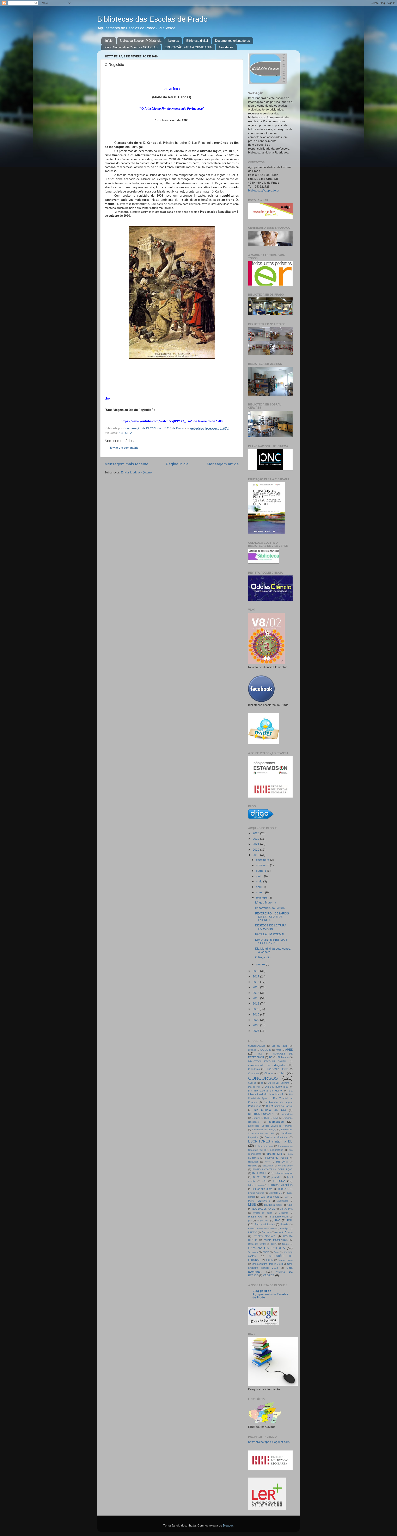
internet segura (284, 1173)
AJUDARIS (265, 1050)
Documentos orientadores (232, 40)
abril (259, 886)
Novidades (226, 47)
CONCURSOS (263, 1078)
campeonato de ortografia (266, 1065)
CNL (282, 1073)
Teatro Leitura (285, 1260)
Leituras (173, 40)
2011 (256, 1009)
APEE (289, 1049)
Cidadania (254, 1069)
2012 (256, 1003)
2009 (256, 1019)
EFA (275, 1117)
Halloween (253, 1161)
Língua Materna (265, 902)
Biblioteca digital (197, 40)
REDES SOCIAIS (264, 1236)
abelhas (252, 1050)
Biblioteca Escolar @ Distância (140, 40)
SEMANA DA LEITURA (266, 1248)
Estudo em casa (264, 1146)
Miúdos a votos (273, 1204)
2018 (256, 970)
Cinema (268, 1073)
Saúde (285, 1244)
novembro (263, 865)
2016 (256, 981)
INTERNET (259, 1173)
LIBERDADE (282, 1189)
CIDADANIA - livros (276, 1069)
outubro (261, 870)
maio (259, 881)
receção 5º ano (284, 1232)
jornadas (276, 1177)
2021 (256, 844)
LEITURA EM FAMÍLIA (280, 1185)
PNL (290, 1220)
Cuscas (252, 1083)
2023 (256, 833)
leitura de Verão (256, 1185)
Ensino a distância (276, 1137)
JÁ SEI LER (259, 1177)
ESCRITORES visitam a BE (270, 1141)
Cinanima (253, 1073)
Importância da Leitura (270, 907)
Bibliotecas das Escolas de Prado (152, 19)
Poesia (284, 1224)
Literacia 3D (275, 1192)
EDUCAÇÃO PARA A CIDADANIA (188, 47)
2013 (256, 998)
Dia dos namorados (276, 1086)
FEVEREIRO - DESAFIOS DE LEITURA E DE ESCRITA (272, 917)
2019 (256, 855)
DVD (266, 1118)
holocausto (267, 1165)
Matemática (282, 1201)
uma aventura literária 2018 (267, 1264)
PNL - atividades (265, 1224)
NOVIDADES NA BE (263, 1208)
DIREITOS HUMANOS (261, 1114)
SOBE (266, 1252)
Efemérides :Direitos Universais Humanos (270, 1126)
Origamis (283, 1212)
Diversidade (287, 1114)
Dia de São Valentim (278, 1083)
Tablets (269, 1260)
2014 (256, 992)
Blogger (228, 1525)
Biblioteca (283, 1057)
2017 (256, 976)
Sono (276, 1252)
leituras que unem (262, 1189)
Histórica (252, 1165)
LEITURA (279, 1181)
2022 (256, 838)
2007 (256, 1030)
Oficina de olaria (262, 1212)
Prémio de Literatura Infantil (262, 1228)
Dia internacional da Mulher (265, 1090)
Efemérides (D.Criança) (264, 1129)
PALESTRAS (255, 1216)
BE (271, 1057)
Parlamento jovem (278, 1216)
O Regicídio (262, 957)
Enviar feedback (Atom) (136, 472)
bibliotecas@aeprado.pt (263, 190)
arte (260, 1053)
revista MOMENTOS (276, 1240)
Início (108, 40)
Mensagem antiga (223, 464)
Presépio (284, 1228)
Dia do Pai (253, 1086)
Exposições (276, 1149)
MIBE (252, 1204)
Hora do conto (285, 1165)
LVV (286, 1197)
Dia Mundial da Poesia (279, 1106)
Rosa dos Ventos (257, 1244)
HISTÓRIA (125, 432)
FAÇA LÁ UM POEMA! (269, 934)
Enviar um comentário (124, 447)
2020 (256, 849)
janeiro (261, 964)
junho (260, 876)
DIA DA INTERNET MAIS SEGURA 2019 (271, 941)
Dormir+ (256, 1118)
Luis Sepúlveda (270, 1196)
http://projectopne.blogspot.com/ (269, 1441)
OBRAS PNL (286, 1209)
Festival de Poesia (276, 1157)
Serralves (253, 1252)
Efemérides (276, 1121)
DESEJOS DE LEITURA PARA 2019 (270, 927)
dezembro (263, 859)
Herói (267, 1161)
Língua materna (256, 1193)
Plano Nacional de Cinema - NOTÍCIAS (131, 47)
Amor (278, 1050)
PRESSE (252, 1232)
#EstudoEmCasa (256, 1046)
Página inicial (177, 464)
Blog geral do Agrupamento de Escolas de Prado (270, 1294)
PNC (277, 1220)
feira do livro (274, 1153)
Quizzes (266, 1232)
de (262, 1083)
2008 (256, 1025)
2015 (256, 987)
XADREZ (268, 1275)
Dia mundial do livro (270, 1110)
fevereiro (262, 897)
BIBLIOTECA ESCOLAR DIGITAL (267, 1061)
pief (250, 1220)
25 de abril (279, 1045)
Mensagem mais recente (126, 464)
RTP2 (274, 1244)
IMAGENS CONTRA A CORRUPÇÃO (272, 1169)
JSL (264, 1181)
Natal (290, 1204)
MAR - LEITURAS (259, 1200)
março (260, 892)
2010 (256, 1014)
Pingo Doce (263, 1220)
